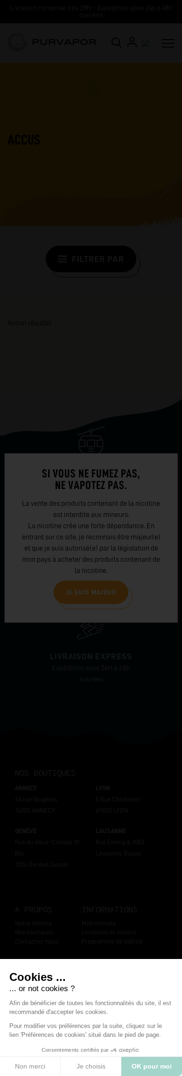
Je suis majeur (91, 592)
